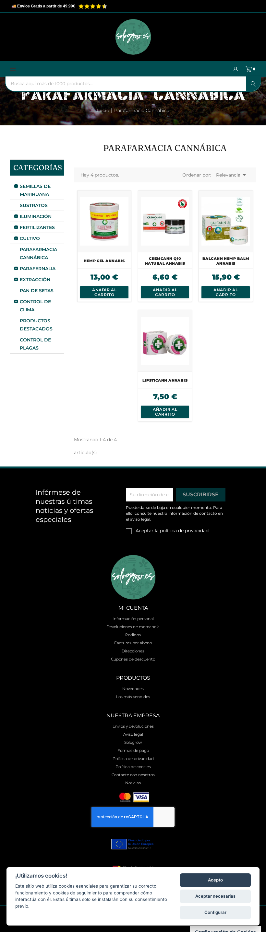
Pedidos (133, 634)
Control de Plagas (35, 344)
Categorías (37, 167)
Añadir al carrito (104, 292)
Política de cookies (133, 766)
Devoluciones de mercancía (133, 626)
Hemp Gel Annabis (104, 261)
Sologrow (133, 742)
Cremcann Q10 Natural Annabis (165, 261)
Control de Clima (35, 306)
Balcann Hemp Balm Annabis (225, 261)
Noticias (133, 782)
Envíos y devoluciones (133, 726)
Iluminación (36, 216)
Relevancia (232, 175)
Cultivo (30, 238)
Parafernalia (37, 268)
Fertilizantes (37, 227)
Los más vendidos (133, 696)
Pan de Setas (37, 290)
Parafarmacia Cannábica (37, 253)
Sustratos (34, 205)
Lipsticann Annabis (164, 380)
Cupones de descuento (133, 659)
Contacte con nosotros (133, 774)
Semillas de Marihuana (35, 190)
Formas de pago (133, 750)
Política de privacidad (133, 758)
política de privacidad (184, 531)
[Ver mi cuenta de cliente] (235, 69)
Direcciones (133, 651)
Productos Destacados (36, 325)
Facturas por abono (133, 642)
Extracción (35, 279)
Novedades (133, 688)
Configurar (215, 912)
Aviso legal (133, 734)
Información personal (133, 618)
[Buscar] (253, 83)
